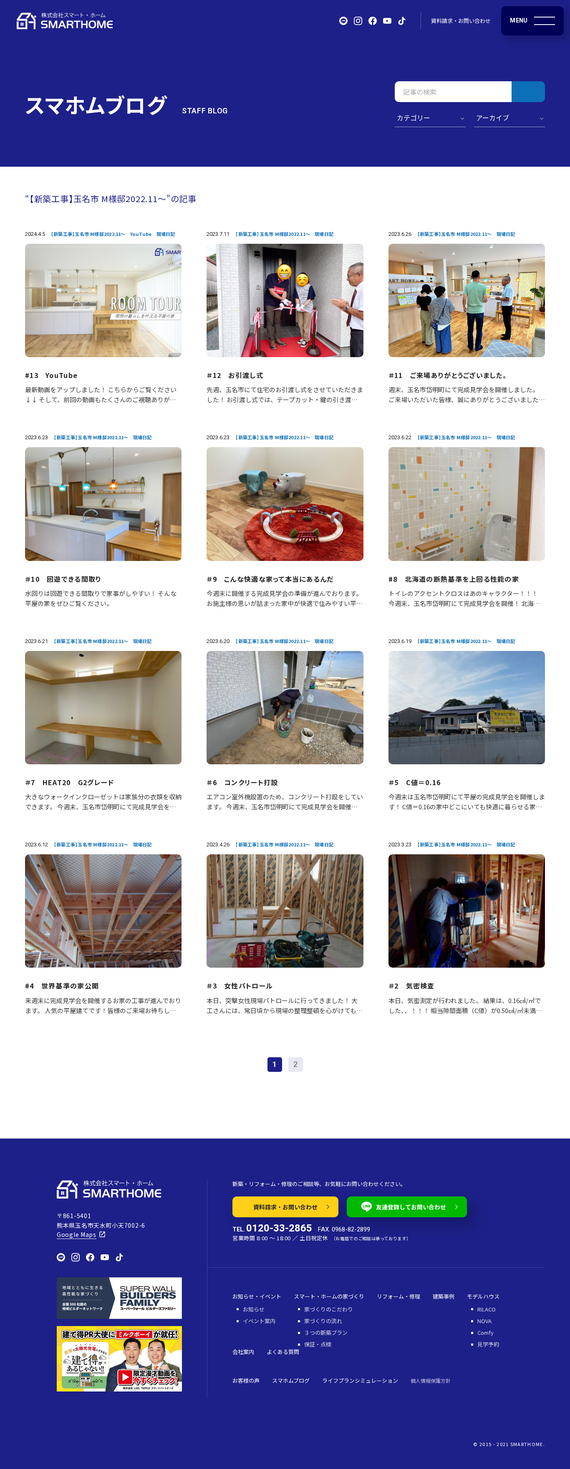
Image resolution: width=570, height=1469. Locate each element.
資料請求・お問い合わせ (461, 21)
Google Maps (76, 1234)
